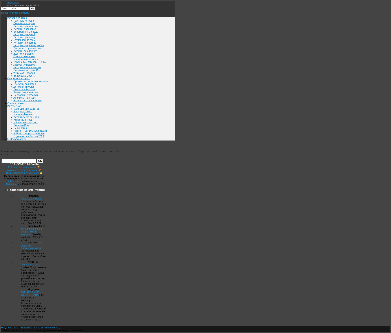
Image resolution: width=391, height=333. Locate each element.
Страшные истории (24, 56)
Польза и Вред (21, 125)
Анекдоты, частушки (24, 97)
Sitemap (38, 327)
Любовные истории (24, 64)
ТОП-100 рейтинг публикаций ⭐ (24, 173)
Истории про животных (26, 26)
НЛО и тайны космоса (25, 122)
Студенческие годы (24, 40)
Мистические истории (25, 59)
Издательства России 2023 (28, 136)
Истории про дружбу (25, 51)
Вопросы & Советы (24, 75)
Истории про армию (24, 42)
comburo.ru (13, 2)
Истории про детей (24, 34)
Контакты (13, 327)
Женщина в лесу (30, 264)
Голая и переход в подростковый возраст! (31, 232)
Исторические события (26, 117)
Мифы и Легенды (23, 114)
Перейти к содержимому (15, 12)
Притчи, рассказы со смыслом (30, 81)
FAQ (3, 327)
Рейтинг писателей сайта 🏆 (24, 167)
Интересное (14, 106)
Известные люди (23, 119)
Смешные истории (24, 23)
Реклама (26, 327)
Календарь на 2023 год (26, 108)
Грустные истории (23, 20)
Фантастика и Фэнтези (25, 92)
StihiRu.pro (10, 184)
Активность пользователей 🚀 (24, 170)
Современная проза (18, 78)
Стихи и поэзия (16, 103)
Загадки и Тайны (22, 111)
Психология (20, 128)
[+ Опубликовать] (16, 139)
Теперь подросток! (31, 198)
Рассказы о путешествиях (28, 48)
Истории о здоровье (24, 29)
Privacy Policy (52, 327)
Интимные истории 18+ (26, 70)
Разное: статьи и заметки (27, 100)
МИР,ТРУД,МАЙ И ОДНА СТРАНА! (31, 293)
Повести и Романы (24, 89)
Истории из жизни (17, 18)
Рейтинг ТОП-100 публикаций (30, 131)
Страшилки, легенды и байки (29, 62)
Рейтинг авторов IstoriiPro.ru (29, 133)
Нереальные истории (25, 95)
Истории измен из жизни (27, 67)
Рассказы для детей (24, 84)
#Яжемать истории (24, 73)
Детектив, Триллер (24, 86)
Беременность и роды (25, 31)
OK (32, 8)
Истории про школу (24, 37)
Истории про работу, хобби (28, 45)
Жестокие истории (23, 53)
